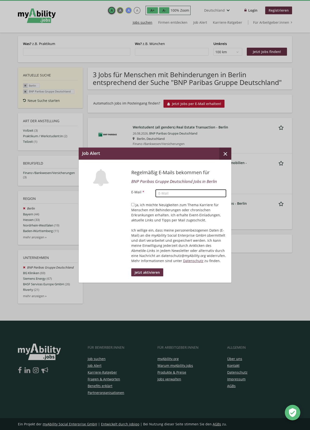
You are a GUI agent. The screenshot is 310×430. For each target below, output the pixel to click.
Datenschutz (193, 260)
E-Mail (137, 192)
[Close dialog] (225, 153)
